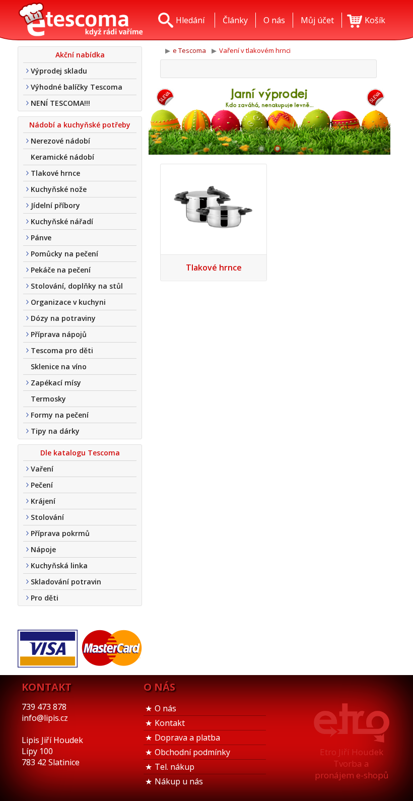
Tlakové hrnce (55, 173)
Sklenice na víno (59, 366)
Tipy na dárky (55, 431)
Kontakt (170, 722)
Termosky (48, 399)
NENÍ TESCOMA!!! (60, 103)
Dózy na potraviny (63, 318)
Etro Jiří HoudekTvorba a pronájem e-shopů (351, 763)
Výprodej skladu (59, 71)
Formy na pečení (60, 415)
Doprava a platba (187, 737)
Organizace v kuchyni (68, 302)
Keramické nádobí (62, 157)
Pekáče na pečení (61, 270)
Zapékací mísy (56, 382)
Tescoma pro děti (62, 350)
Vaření (42, 469)
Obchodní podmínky (192, 752)
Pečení (42, 485)
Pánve (41, 237)
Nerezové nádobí (60, 141)
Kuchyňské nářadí (62, 221)
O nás (165, 708)
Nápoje (43, 549)
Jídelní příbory (55, 205)
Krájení (43, 501)
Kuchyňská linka (59, 565)
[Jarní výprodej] (269, 119)
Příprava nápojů (59, 334)
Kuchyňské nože (59, 189)
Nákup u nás (179, 781)
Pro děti (44, 598)
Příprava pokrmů (60, 533)
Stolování (47, 517)
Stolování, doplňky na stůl (77, 286)
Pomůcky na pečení (64, 253)
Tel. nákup (174, 766)
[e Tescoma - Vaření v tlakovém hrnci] (81, 20)
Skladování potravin (66, 581)
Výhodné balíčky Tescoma (76, 87)
